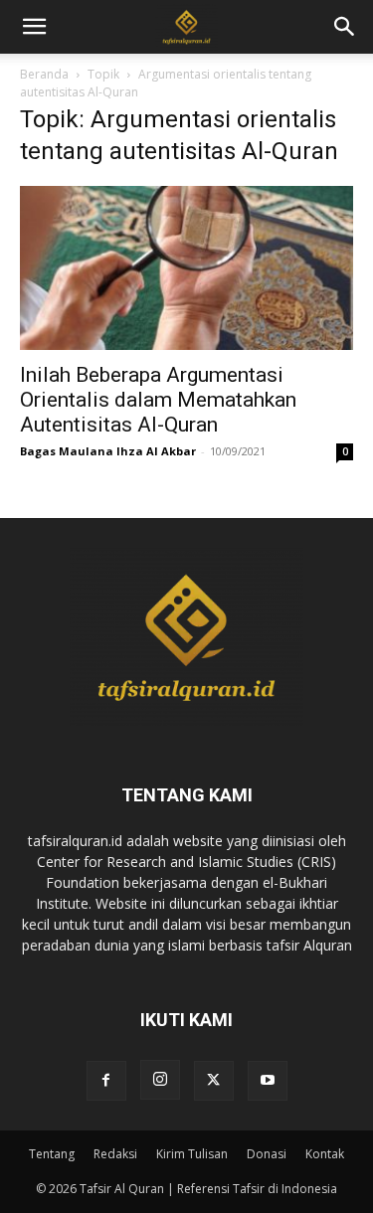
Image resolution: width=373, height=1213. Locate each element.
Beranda (44, 74)
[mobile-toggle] (34, 27)
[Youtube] (267, 1081)
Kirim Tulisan (192, 1153)
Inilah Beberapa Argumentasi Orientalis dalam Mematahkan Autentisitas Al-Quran (158, 399)
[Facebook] (106, 1081)
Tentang (52, 1153)
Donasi (266, 1153)
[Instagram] (160, 1080)
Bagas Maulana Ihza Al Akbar (108, 450)
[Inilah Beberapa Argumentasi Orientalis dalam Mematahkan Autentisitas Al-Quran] (186, 268)
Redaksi (115, 1153)
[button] (345, 27)
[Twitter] (214, 1081)
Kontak (324, 1153)
